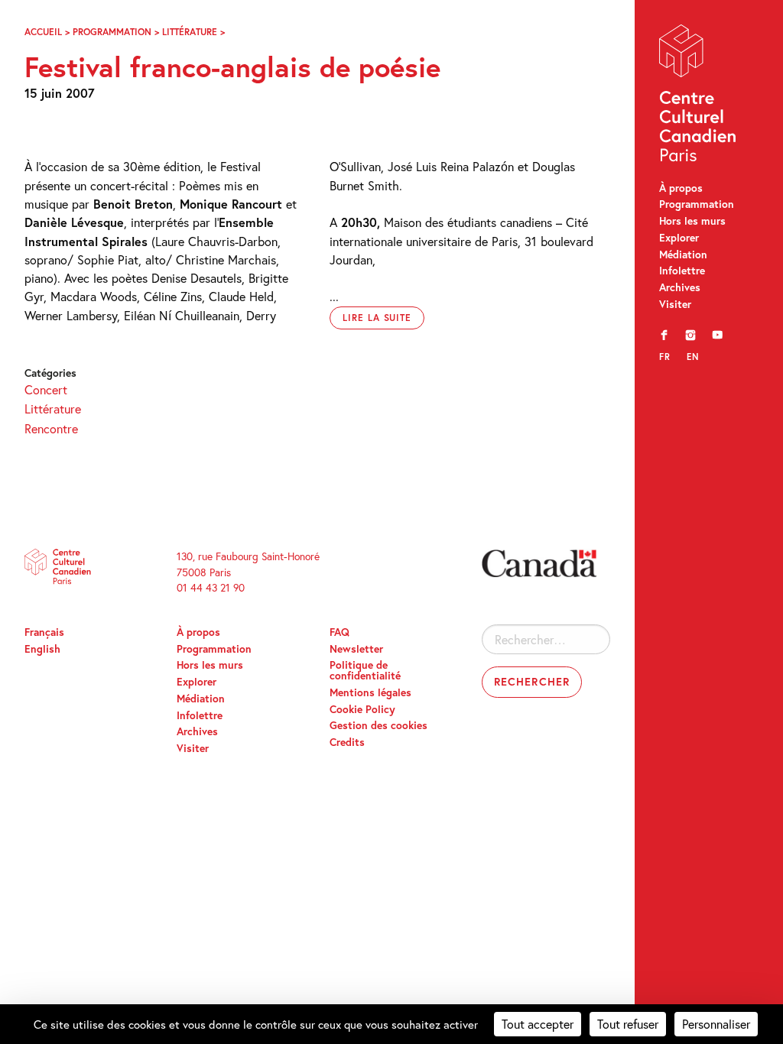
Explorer (679, 238)
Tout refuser (627, 1024)
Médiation (683, 254)
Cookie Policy (362, 709)
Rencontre (51, 428)
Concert (45, 389)
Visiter (675, 304)
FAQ (339, 632)
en (693, 356)
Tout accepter (537, 1024)
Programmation (696, 204)
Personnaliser (716, 1024)
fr (665, 356)
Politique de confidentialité (365, 670)
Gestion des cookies (378, 725)
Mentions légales (370, 692)
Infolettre (682, 270)
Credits (347, 742)
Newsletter (356, 649)
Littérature (189, 31)
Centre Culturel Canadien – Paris (699, 96)
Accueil (43, 31)
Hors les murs (692, 221)
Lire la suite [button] (377, 317)
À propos (681, 188)
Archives (679, 287)
